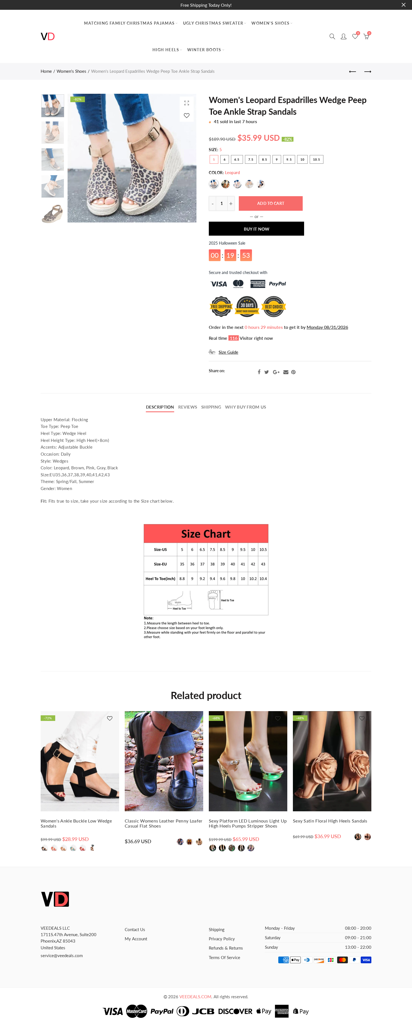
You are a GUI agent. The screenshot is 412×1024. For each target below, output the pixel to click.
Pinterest (293, 372)
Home (46, 71)
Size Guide (228, 352)
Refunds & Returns (226, 948)
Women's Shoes (270, 23)
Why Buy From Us (245, 407)
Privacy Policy (222, 938)
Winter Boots (204, 49)
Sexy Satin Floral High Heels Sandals (330, 820)
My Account (136, 938)
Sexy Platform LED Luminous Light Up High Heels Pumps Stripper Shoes (248, 823)
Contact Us (135, 929)
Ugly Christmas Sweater (213, 23)
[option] (132, 158)
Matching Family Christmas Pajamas (129, 23)
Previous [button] (82, 158)
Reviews (187, 407)
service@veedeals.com (62, 955)
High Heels (165, 49)
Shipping (211, 407)
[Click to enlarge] (187, 103)
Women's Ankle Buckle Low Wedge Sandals (76, 823)
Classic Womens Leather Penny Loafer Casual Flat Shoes (164, 823)
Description (160, 407)
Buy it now (256, 229)
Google (276, 372)
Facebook (259, 372)
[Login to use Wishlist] (187, 115)
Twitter (266, 372)
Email (285, 372)
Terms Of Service (224, 957)
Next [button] (181, 158)
